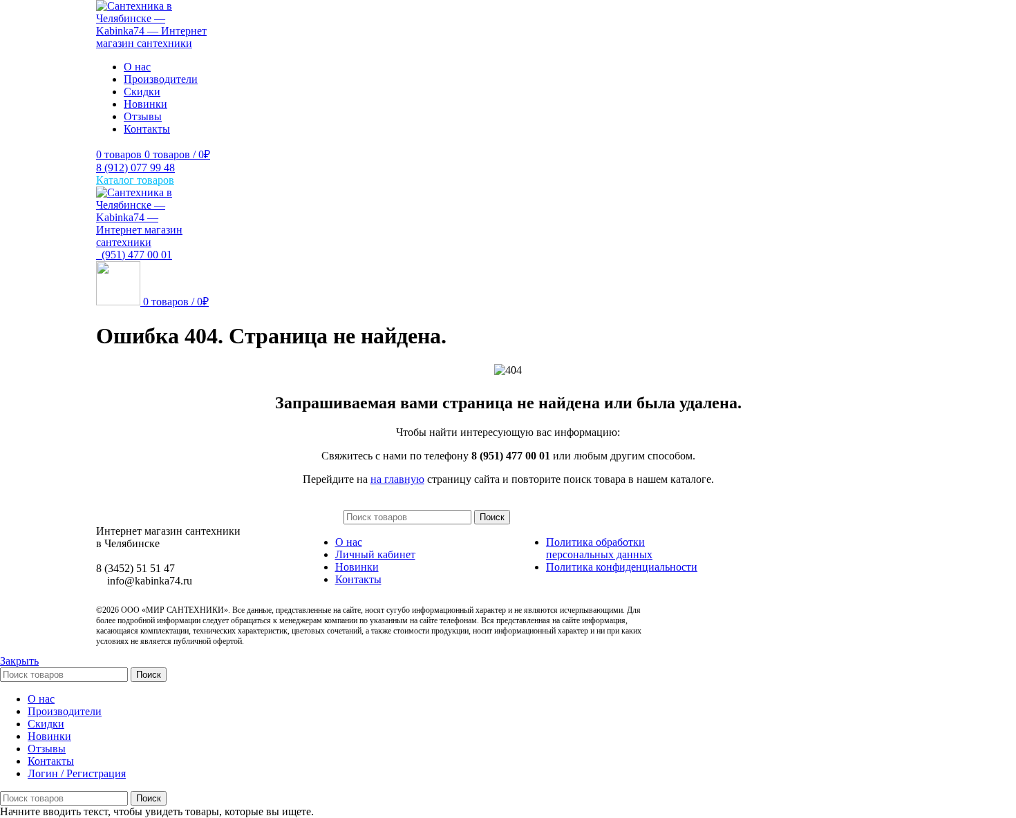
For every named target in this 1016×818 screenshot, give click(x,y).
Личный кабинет (375, 554)
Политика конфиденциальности (621, 567)
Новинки (357, 567)
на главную (397, 479)
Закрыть (19, 661)
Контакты (358, 579)
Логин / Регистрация (77, 773)
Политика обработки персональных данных (599, 548)
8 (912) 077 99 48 (135, 167)
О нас (348, 542)
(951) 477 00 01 (134, 254)
